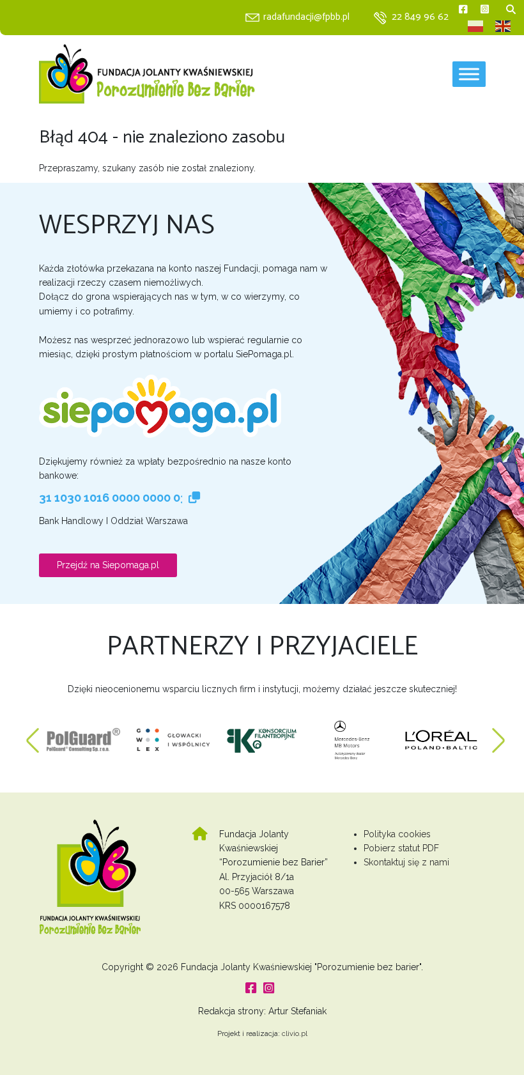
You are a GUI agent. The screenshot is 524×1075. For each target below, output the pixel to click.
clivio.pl (294, 1033)
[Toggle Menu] (469, 74)
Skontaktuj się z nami (406, 862)
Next (498, 733)
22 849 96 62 (420, 17)
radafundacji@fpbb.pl (306, 17)
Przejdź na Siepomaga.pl (108, 565)
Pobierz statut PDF (401, 848)
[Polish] (476, 26)
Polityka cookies (397, 834)
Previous (32, 733)
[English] (503, 26)
